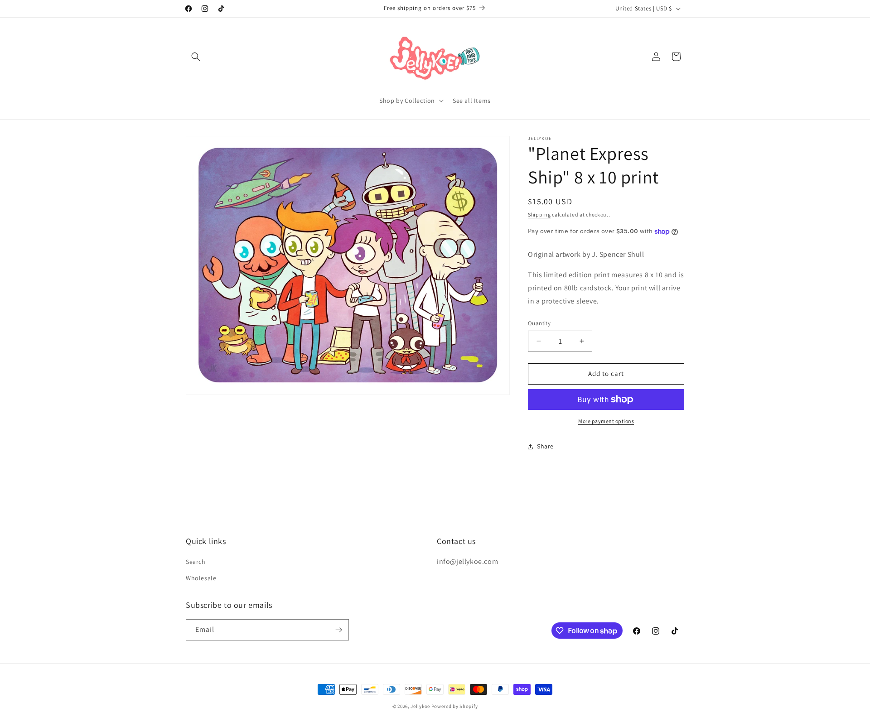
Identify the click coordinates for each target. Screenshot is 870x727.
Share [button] (545, 446)
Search (196, 562)
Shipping (539, 214)
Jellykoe (420, 706)
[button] (196, 57)
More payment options (606, 421)
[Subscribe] (338, 629)
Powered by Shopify (454, 706)
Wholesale (201, 578)
